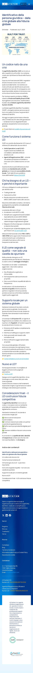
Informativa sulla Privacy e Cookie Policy (15, 552)
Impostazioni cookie (8, 555)
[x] (3, 515)
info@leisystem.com (12, 572)
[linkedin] (6, 515)
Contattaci (5, 545)
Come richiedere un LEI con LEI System (16, 359)
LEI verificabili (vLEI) (20, 231)
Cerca (4, 534)
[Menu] (29, 4)
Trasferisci (5, 531)
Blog (3, 547)
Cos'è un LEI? (8, 374)
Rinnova (4, 529)
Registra (5, 526)
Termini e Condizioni (8, 550)
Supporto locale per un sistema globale (14, 473)
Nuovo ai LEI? (6, 476)
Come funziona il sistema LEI (11, 460)
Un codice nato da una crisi (10, 457)
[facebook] (10, 515)
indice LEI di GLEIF (19, 175)
